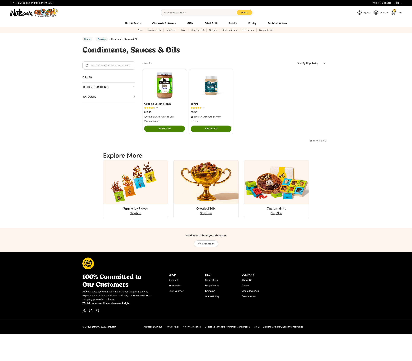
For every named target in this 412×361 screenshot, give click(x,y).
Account (173, 280)
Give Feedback (206, 244)
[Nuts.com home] (34, 12)
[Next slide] (13, 3)
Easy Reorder (176, 291)
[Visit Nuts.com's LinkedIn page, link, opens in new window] (97, 310)
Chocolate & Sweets (164, 23)
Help (396, 3)
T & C (256, 327)
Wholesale (174, 285)
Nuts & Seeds (133, 23)
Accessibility (212, 296)
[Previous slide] (11, 3)
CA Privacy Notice (192, 327)
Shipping (210, 291)
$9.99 (194, 112)
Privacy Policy (172, 327)
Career (245, 285)
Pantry (252, 23)
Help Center (212, 285)
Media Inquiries (250, 291)
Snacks (233, 23)
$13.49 (147, 112)
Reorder (384, 12)
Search (244, 12)
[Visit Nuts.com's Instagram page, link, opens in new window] (91, 310)
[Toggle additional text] (52, 3)
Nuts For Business (382, 3)
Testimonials (248, 296)
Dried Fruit (211, 23)
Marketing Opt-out (153, 327)
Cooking (102, 39)
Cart (398, 11)
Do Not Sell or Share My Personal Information (227, 327)
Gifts (190, 23)
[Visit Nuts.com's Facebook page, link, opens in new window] (84, 310)
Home (87, 39)
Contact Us (211, 280)
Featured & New (277, 23)
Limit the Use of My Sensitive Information (283, 327)
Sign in (366, 12)
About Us (247, 280)
